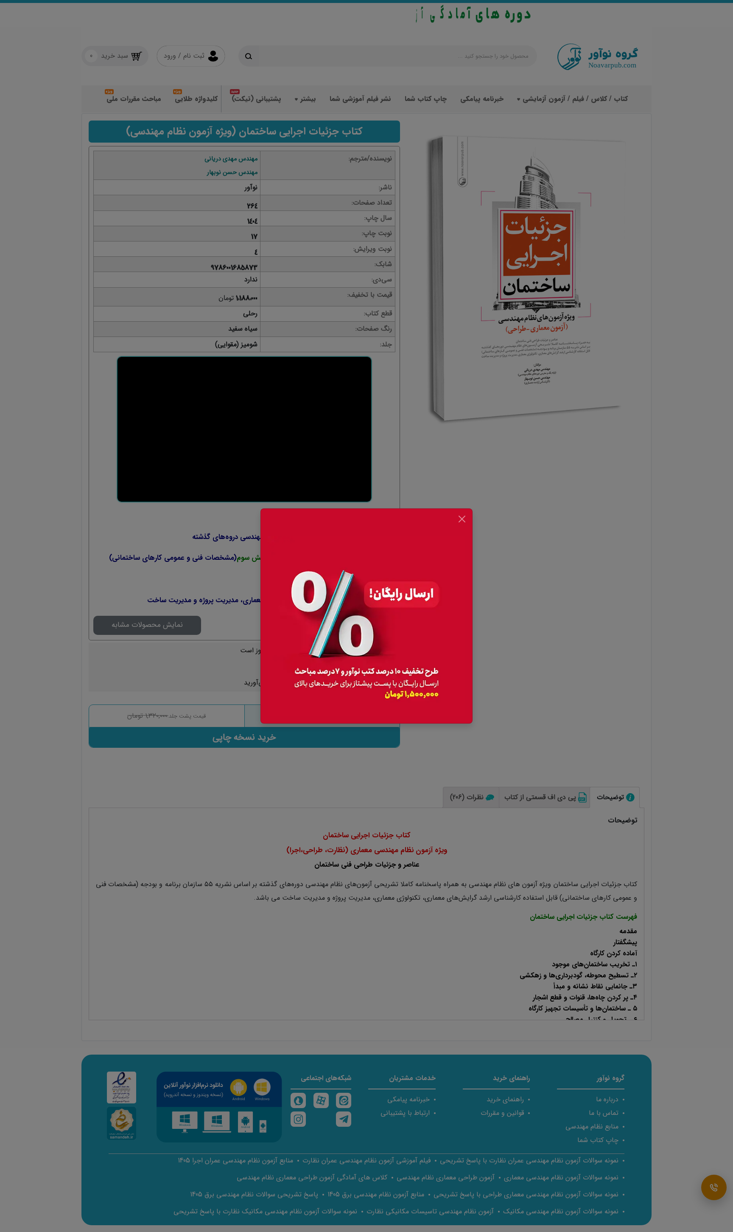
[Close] (462, 519)
